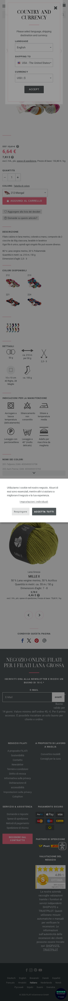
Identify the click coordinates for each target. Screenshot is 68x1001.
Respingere (20, 511)
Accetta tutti (44, 511)
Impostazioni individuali (34, 501)
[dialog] (34, 500)
